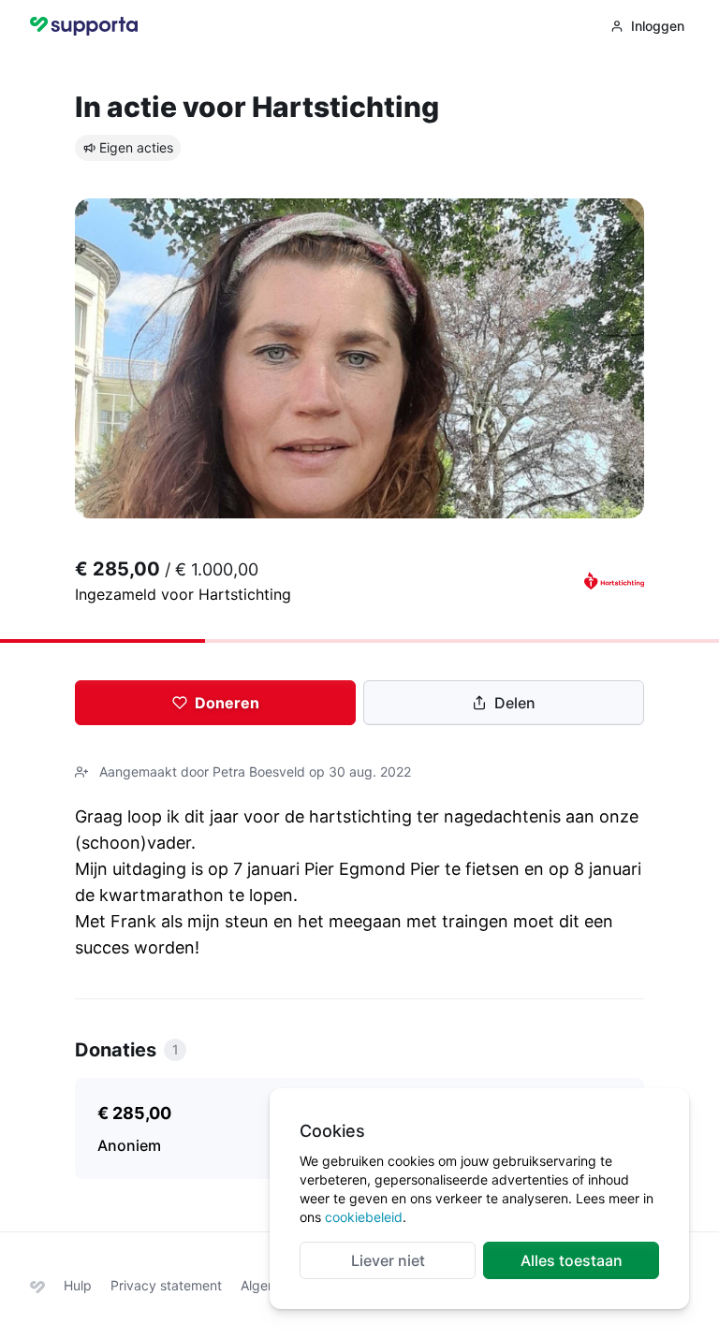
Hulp (78, 1285)
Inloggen (657, 26)
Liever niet (388, 1260)
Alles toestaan (572, 1260)
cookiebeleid (364, 1217)
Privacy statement (166, 1285)
